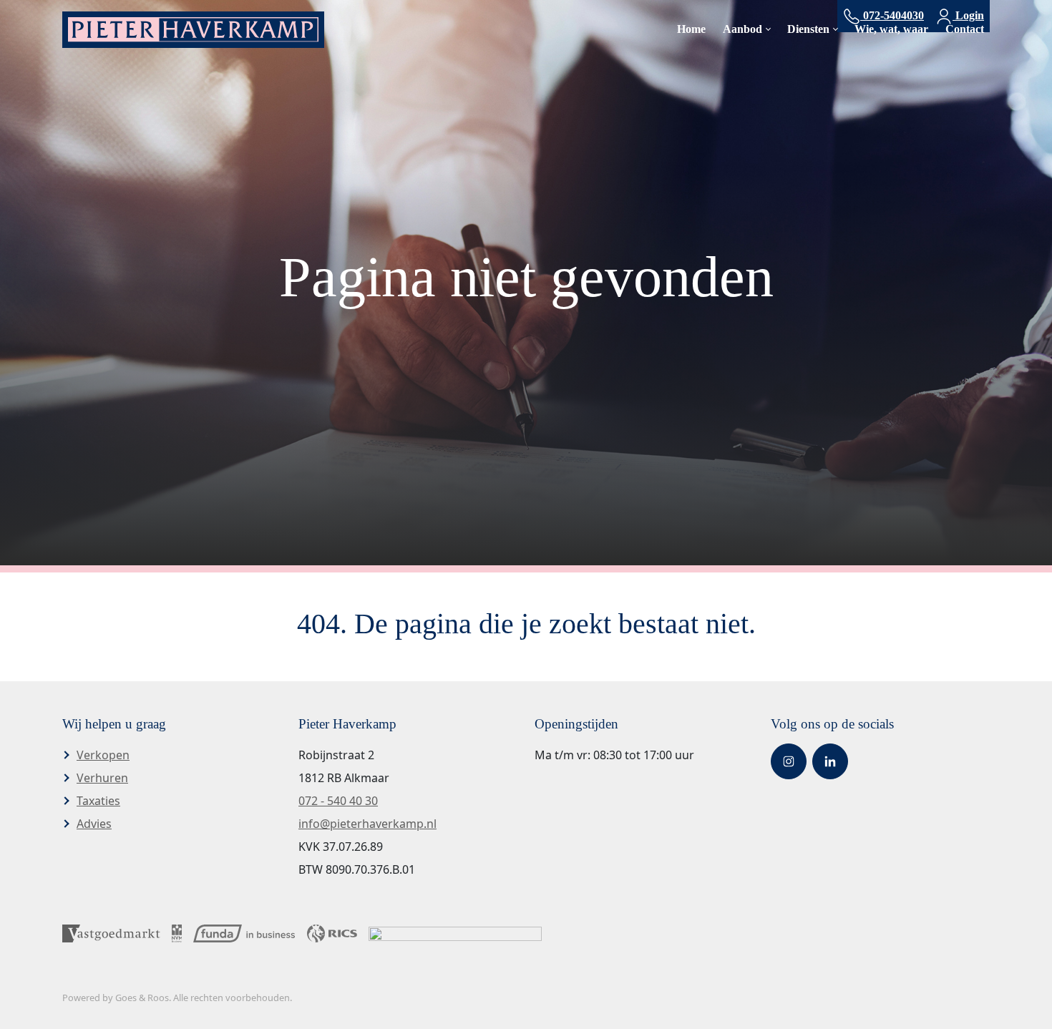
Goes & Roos (142, 997)
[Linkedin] (830, 761)
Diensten (808, 29)
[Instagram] (789, 761)
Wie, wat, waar (891, 29)
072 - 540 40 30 (338, 801)
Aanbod (742, 29)
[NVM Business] (177, 932)
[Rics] (332, 932)
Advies (94, 824)
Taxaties (98, 801)
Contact (964, 29)
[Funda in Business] (244, 932)
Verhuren (102, 778)
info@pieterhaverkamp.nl (367, 824)
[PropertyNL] (455, 932)
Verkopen (103, 755)
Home (691, 29)
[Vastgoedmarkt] (111, 932)
